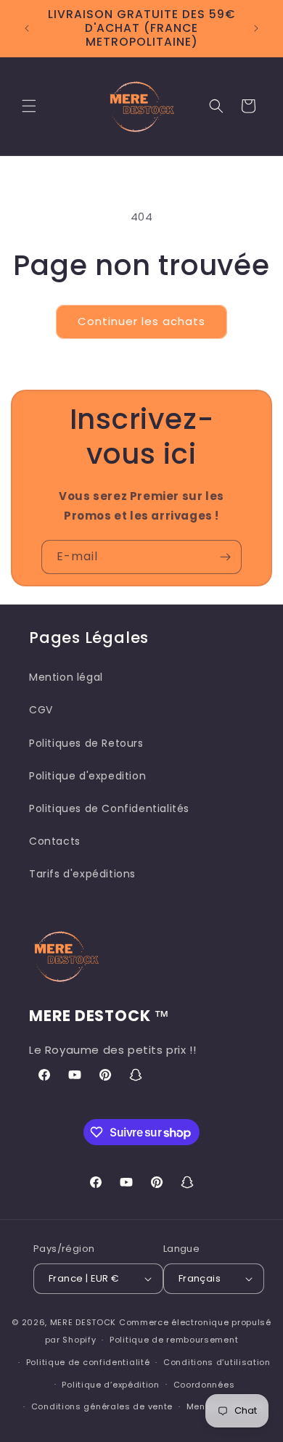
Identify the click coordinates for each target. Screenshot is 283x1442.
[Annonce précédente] (27, 28)
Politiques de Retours (86, 743)
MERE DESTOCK (83, 1322)
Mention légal (66, 677)
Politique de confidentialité (88, 1362)
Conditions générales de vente (102, 1406)
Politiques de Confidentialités (109, 808)
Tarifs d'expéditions (82, 874)
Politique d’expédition (110, 1384)
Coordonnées (204, 1384)
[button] (29, 106)
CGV (41, 709)
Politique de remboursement (174, 1339)
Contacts (55, 841)
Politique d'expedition (87, 776)
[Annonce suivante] (256, 28)
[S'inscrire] (225, 557)
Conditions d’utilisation (217, 1362)
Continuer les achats (141, 321)
